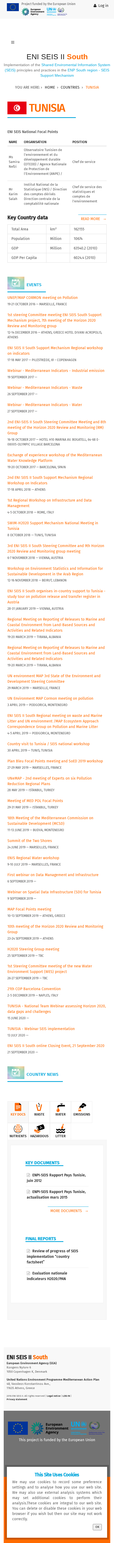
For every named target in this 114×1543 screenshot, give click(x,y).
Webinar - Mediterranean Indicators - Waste (44, 387)
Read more (91, 219)
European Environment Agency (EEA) (32, 1363)
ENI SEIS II (57, 57)
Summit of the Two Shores (29, 841)
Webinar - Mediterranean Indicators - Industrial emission (55, 370)
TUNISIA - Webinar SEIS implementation (41, 1029)
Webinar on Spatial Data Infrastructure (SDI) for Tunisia (54, 892)
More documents (66, 1211)
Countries (70, 87)
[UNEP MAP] (57, 11)
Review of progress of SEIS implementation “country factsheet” (52, 1256)
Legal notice (53, 1395)
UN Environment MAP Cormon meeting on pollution (50, 698)
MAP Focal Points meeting (29, 909)
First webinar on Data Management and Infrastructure (53, 875)
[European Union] (13, 7)
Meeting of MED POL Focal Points (35, 801)
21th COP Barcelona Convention (34, 989)
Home (50, 87)
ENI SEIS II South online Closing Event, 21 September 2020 (55, 1046)
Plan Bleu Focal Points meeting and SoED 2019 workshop (55, 761)
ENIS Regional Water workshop (33, 858)
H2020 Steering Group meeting (33, 949)
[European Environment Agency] (33, 11)
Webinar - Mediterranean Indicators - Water (44, 405)
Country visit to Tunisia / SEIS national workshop (48, 744)
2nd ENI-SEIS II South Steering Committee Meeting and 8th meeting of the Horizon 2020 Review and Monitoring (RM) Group (56, 427)
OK (97, 1527)
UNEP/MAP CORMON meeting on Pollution (42, 297)
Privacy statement (17, 1399)
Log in (103, 5)
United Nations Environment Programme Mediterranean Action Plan (53, 1379)
